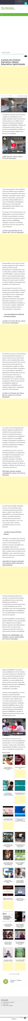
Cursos (10, 96)
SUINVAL (8, 8)
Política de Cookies (8, 1005)
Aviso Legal (5, 1004)
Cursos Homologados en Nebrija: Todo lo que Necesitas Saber (15, 54)
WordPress (10, 1017)
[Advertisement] (14, 32)
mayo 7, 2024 (4, 96)
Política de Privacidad (8, 1002)
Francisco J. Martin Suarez (15, 981)
